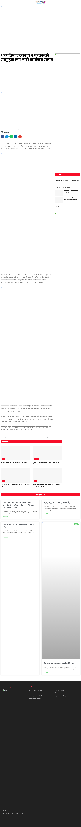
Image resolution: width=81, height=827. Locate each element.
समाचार (3, 459)
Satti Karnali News (37, 822)
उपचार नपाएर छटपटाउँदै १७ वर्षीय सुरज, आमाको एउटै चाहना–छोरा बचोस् (71, 198)
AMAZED (48, 822)
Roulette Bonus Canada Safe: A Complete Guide (67, 180)
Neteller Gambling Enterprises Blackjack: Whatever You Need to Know (66, 186)
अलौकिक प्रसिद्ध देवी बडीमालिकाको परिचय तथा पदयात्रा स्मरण (71, 191)
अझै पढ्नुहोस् (5, 516)
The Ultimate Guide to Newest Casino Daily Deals (66, 205)
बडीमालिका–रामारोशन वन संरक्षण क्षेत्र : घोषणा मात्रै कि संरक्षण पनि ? (15, 485)
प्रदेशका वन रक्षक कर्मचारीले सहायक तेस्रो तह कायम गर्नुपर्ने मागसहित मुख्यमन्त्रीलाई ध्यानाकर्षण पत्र (46, 485)
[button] (2, 136)
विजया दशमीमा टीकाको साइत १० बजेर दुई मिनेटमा (59, 663)
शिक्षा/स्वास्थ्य (36, 459)
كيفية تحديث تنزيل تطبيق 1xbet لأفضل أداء (58, 503)
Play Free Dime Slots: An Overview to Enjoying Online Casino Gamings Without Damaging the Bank (18, 505)
